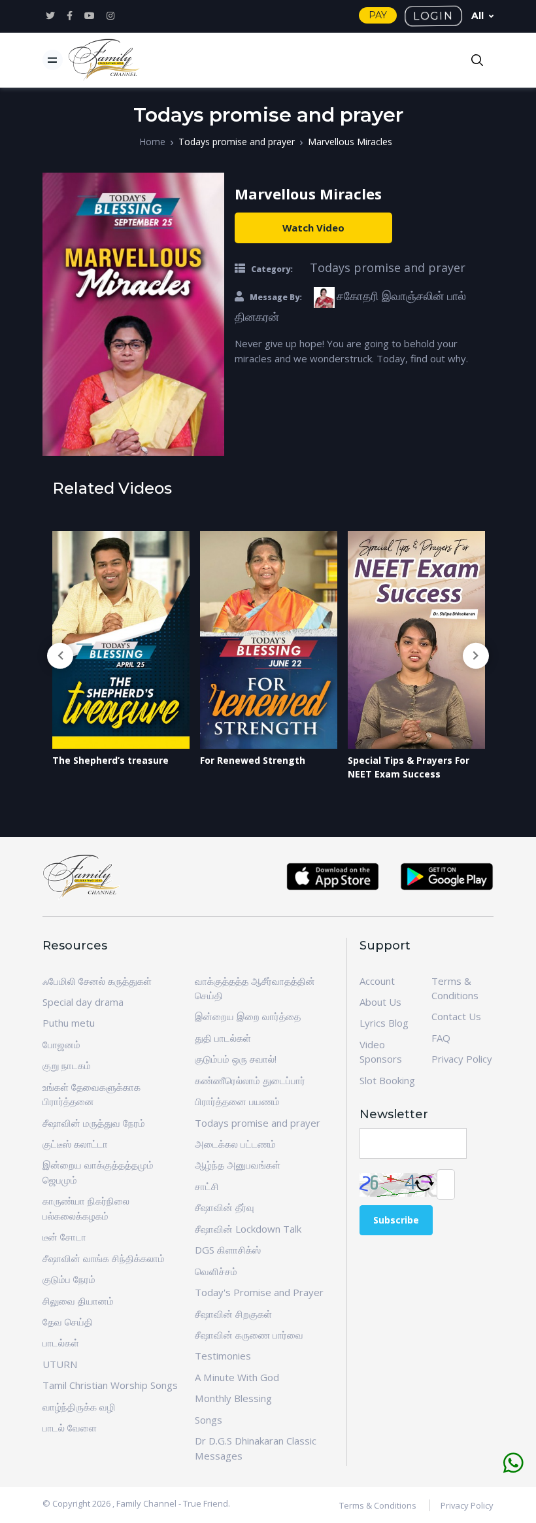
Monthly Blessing (233, 1398)
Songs (208, 1419)
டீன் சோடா (64, 1236)
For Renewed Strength (105, 760)
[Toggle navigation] (52, 60)
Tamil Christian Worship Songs (110, 1385)
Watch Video (313, 227)
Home (152, 141)
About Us (380, 1001)
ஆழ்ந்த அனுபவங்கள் (237, 1164)
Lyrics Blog (384, 1022)
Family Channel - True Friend (172, 1503)
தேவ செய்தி (67, 1321)
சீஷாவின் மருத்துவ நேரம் (93, 1122)
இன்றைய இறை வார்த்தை (248, 1016)
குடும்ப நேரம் (68, 1279)
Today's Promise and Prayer (259, 1292)
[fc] (104, 60)
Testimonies (223, 1355)
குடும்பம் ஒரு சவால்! (235, 1058)
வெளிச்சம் (216, 1271)
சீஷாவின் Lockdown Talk (248, 1228)
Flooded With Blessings (402, 760)
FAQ (440, 1037)
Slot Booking (387, 1080)
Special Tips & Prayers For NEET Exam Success (261, 767)
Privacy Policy (461, 1058)
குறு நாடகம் (66, 1065)
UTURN (59, 1364)
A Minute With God (237, 1377)
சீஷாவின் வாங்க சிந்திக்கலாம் (103, 1258)
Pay (378, 15)
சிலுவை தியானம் (78, 1300)
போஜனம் (61, 1044)
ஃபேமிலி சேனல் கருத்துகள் (97, 980)
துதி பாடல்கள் (223, 1037)
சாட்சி (207, 1186)
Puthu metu (68, 1022)
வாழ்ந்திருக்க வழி (79, 1406)
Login (433, 16)
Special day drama (83, 1001)
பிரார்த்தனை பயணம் (237, 1101)
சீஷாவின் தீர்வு (224, 1207)
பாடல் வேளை (69, 1427)
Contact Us (456, 1016)
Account (377, 980)
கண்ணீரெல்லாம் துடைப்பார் (250, 1080)
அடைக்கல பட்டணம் (235, 1143)
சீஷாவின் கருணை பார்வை (249, 1334)
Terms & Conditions (377, 1505)
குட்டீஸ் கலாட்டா (75, 1143)
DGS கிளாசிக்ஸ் (228, 1249)
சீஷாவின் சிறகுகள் (233, 1313)
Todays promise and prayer (236, 141)
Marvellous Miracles (350, 141)
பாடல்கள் (60, 1342)
